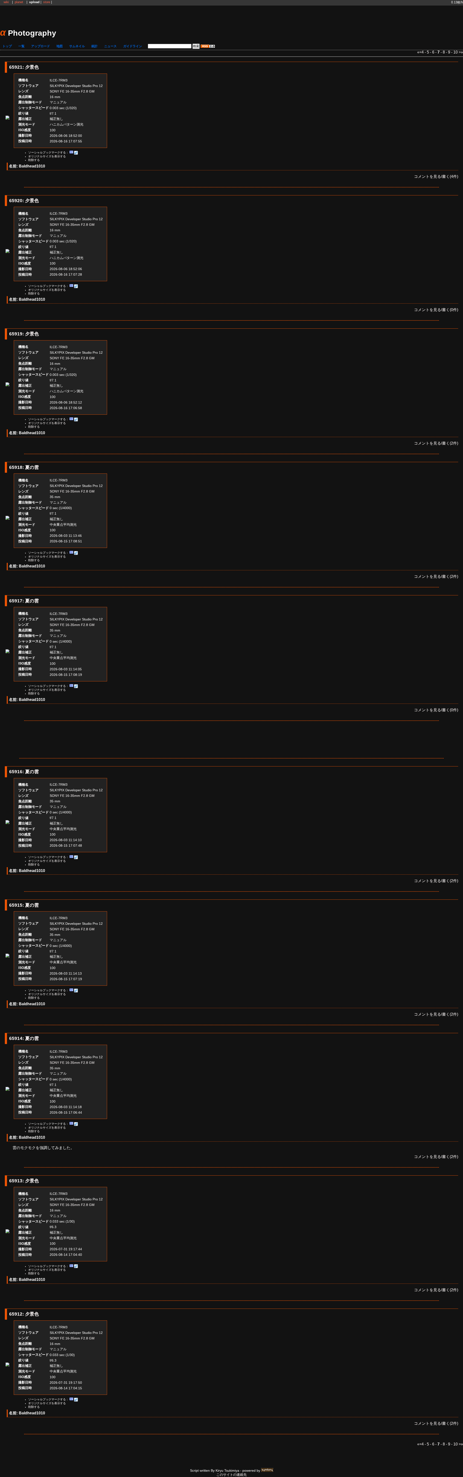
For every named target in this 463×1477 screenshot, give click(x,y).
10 (455, 52)
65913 (15, 1180)
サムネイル (77, 46)
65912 (15, 1314)
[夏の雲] (7, 518)
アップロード (40, 46)
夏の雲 (32, 467)
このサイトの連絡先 (231, 1475)
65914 (15, 1038)
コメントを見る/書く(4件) (436, 176)
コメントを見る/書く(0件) (436, 310)
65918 (15, 467)
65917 (15, 600)
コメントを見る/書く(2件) (436, 443)
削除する (34, 160)
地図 (59, 46)
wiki (6, 2)
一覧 (21, 46)
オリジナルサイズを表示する (47, 156)
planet (19, 2)
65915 (15, 905)
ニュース (110, 46)
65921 (15, 67)
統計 (94, 46)
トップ (7, 46)
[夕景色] (7, 118)
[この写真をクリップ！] (76, 152)
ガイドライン (132, 46)
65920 (15, 200)
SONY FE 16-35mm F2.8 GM (72, 91)
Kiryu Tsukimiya (227, 1470)
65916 (15, 771)
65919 (15, 333)
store (46, 2)
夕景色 (32, 67)
